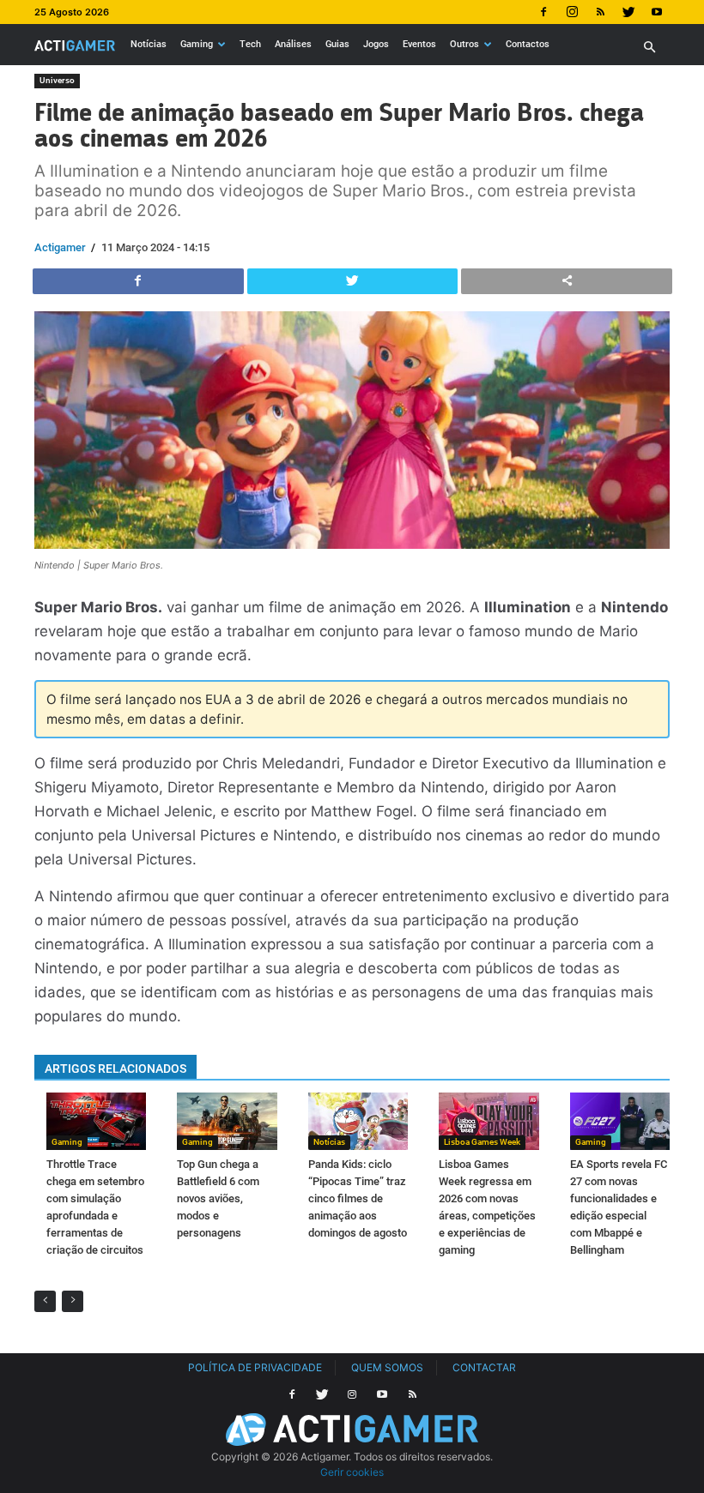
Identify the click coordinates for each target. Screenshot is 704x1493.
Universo (57, 80)
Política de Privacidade (255, 1367)
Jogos (376, 44)
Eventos (419, 44)
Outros (464, 44)
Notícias (148, 44)
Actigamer (60, 247)
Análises (293, 44)
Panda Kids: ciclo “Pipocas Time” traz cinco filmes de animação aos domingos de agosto (357, 1198)
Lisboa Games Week (482, 1142)
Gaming (196, 44)
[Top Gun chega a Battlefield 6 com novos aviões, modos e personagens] (226, 1121)
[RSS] (600, 12)
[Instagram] (572, 12)
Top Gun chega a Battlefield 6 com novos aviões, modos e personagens (218, 1198)
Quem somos (387, 1367)
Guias (337, 44)
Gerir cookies (352, 1472)
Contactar (484, 1367)
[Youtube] (657, 12)
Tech (250, 44)
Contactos (527, 44)
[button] (649, 47)
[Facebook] (543, 12)
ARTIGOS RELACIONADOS (115, 1068)
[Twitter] (628, 12)
